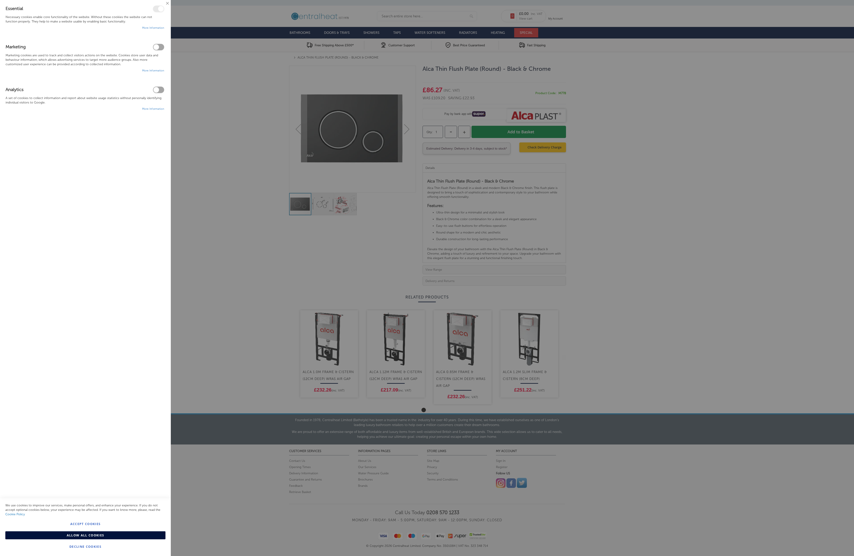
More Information (153, 27)
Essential (158, 9)
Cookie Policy (15, 514)
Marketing (158, 47)
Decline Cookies (85, 546)
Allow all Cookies (85, 535)
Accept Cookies (85, 524)
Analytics (158, 90)
